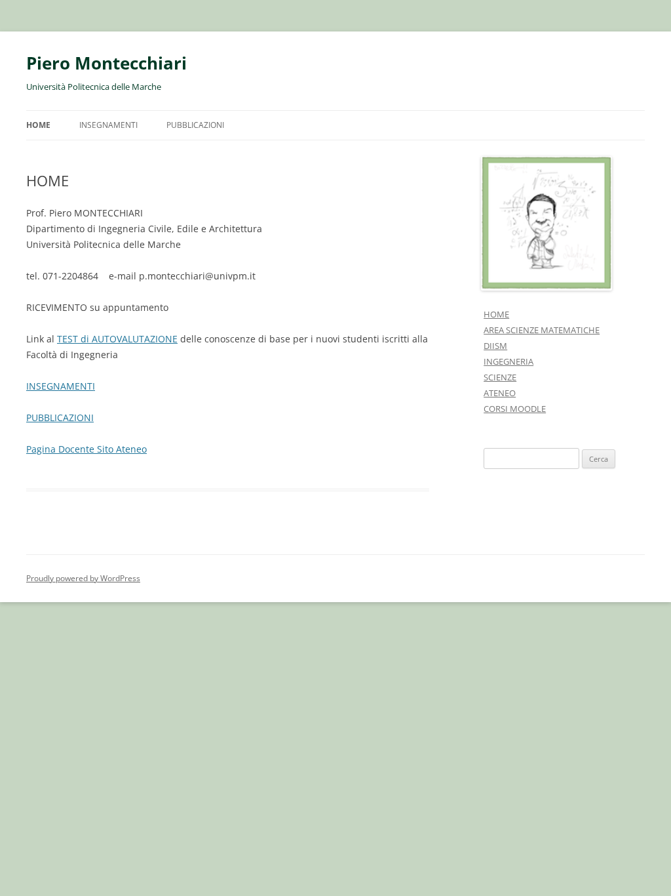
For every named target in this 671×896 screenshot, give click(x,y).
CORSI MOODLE (515, 409)
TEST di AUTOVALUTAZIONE (117, 339)
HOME (38, 125)
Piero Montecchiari (106, 63)
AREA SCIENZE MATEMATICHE (542, 330)
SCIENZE (500, 377)
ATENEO (500, 393)
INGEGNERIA (508, 361)
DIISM (495, 346)
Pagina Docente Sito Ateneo (86, 449)
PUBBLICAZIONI (195, 125)
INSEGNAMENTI (108, 125)
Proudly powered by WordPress (83, 578)
